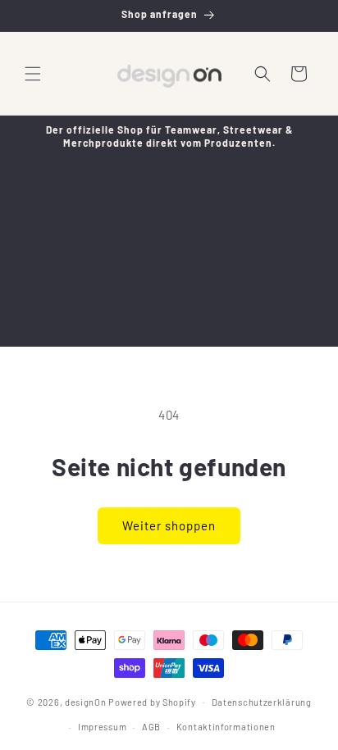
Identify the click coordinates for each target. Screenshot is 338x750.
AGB (151, 726)
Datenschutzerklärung (262, 702)
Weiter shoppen (169, 525)
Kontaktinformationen (226, 726)
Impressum (102, 726)
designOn (86, 701)
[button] (33, 74)
